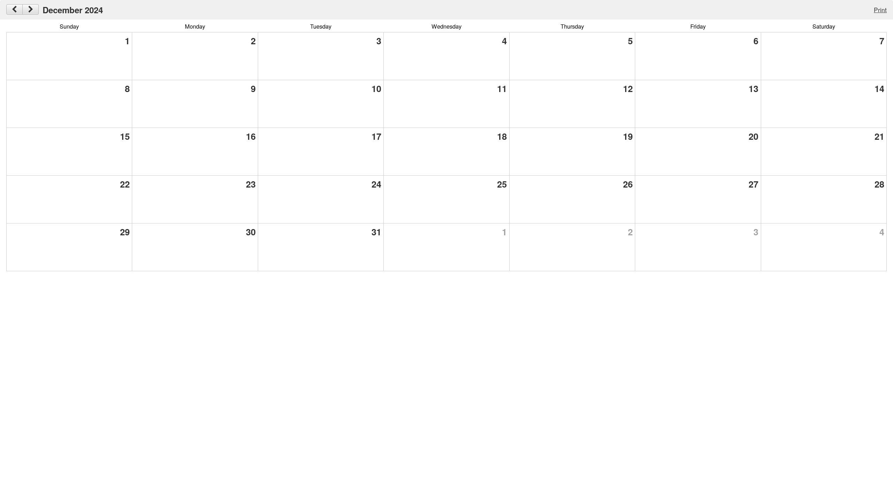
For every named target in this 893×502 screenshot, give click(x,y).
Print (880, 9)
